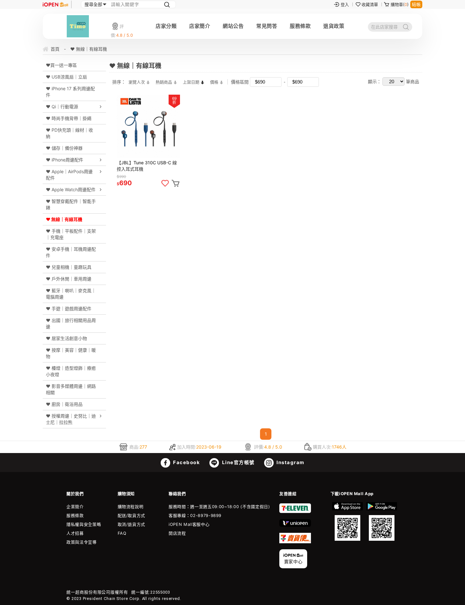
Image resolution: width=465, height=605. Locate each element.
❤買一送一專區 (61, 65)
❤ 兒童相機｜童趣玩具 (68, 267)
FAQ (122, 533)
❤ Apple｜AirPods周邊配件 (69, 174)
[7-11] (295, 511)
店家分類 (166, 26)
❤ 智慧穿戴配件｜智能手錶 (71, 204)
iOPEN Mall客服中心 (189, 524)
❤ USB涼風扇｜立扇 (66, 76)
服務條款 (300, 26)
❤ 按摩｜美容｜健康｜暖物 (71, 353)
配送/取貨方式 (132, 515)
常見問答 (266, 26)
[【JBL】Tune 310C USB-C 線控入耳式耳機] (148, 126)
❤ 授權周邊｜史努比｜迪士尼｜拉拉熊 (71, 419)
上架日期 (191, 82)
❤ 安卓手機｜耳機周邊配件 (71, 252)
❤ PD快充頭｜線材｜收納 (69, 133)
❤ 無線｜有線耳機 (64, 219)
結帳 (416, 4)
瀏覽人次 (136, 82)
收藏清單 (370, 4)
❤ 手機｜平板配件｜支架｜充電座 (71, 234)
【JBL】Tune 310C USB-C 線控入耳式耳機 (147, 166)
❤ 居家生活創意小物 (66, 338)
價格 (214, 82)
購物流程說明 (131, 506)
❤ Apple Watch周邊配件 (71, 189)
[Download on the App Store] (348, 521)
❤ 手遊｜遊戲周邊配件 (68, 308)
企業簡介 (75, 506)
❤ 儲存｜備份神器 (64, 148)
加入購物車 (175, 183)
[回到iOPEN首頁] (55, 4)
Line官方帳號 (237, 462)
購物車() (400, 4)
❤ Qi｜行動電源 (62, 106)
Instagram (290, 462)
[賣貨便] (295, 541)
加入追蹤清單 (165, 183)
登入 (345, 4)
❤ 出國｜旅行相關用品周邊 (71, 323)
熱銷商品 (164, 82)
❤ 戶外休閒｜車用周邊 (68, 278)
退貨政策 (333, 26)
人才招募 (75, 533)
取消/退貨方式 (132, 524)
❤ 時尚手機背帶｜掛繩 (68, 118)
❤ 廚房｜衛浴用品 (64, 404)
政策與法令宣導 (81, 542)
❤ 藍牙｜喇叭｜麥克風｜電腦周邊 (71, 293)
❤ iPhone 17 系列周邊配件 (70, 92)
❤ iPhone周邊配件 (64, 159)
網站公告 (233, 26)
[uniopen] (295, 525)
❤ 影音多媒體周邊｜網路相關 (71, 389)
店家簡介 (199, 26)
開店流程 (177, 533)
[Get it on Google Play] (381, 521)
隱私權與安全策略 (83, 524)
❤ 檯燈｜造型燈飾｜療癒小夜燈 (71, 371)
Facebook (186, 462)
